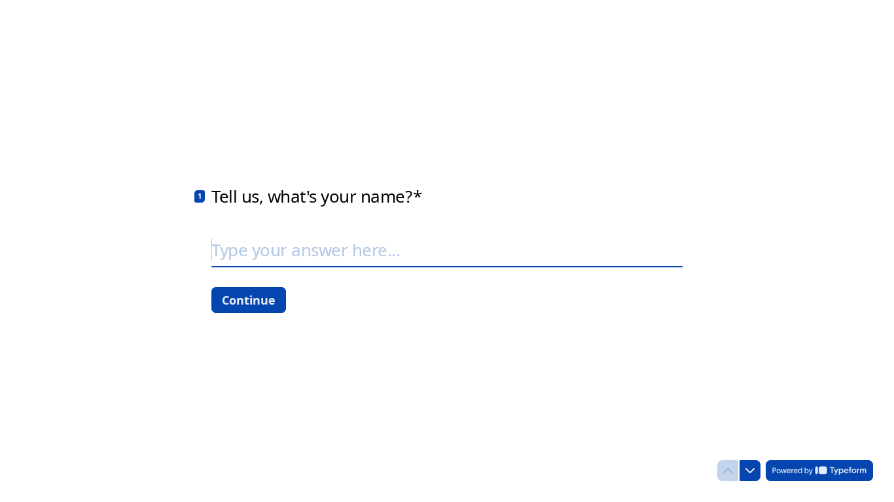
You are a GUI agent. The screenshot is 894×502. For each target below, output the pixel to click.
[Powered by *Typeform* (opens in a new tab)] (819, 470)
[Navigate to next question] (750, 470)
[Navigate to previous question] (727, 470)
